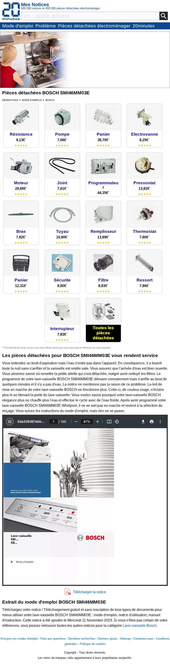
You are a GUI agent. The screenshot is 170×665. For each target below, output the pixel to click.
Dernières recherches (81, 638)
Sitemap (125, 638)
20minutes (144, 25)
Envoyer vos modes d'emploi (19, 638)
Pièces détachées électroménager (94, 25)
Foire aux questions (53, 638)
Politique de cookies (93, 644)
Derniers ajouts (107, 638)
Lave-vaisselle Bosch (139, 625)
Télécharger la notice (89, 592)
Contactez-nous (143, 638)
